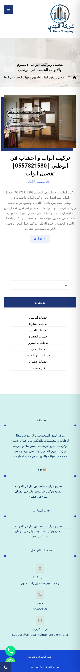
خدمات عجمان (38, 362)
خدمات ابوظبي (38, 317)
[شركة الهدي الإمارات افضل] (61, 19)
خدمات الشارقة (38, 324)
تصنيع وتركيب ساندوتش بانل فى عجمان (38, 491)
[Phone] (10, 651)
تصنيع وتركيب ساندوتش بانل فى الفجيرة (38, 486)
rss (40, 470)
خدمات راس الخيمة (38, 355)
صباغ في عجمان (38, 496)
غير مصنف (38, 368)
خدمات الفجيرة (38, 336)
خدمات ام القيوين (38, 343)
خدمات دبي (38, 349)
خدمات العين (38, 330)
